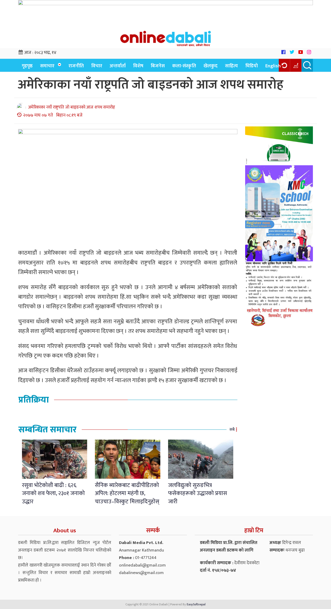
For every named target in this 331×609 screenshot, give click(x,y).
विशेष (138, 66)
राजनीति (76, 66)
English (273, 66)
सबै (232, 429)
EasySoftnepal (196, 604)
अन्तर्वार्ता (118, 66)
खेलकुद (210, 66)
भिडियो (251, 66)
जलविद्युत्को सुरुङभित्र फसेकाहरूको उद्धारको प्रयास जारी (197, 493)
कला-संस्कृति (184, 66)
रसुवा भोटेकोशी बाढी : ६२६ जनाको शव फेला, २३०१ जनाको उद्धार (53, 493)
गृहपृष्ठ (27, 66)
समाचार (47, 66)
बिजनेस (158, 66)
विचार (96, 66)
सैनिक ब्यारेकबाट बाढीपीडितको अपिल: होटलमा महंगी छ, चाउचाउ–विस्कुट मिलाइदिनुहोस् (127, 493)
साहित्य (231, 66)
